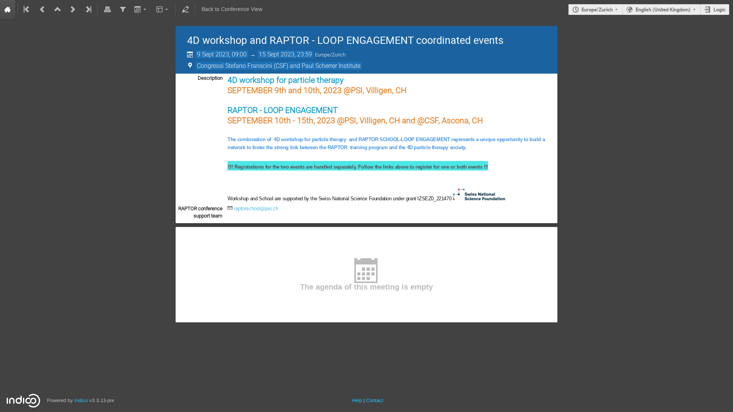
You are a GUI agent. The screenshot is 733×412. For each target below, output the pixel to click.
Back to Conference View (232, 9)
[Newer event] (73, 9)
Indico (81, 400)
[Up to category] (57, 9)
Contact (374, 400)
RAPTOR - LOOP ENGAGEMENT (283, 110)
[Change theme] (163, 9)
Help (357, 400)
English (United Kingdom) (663, 9)
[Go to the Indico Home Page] (7, 9)
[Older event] (42, 9)
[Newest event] (87, 9)
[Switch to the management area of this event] (185, 9)
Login (719, 9)
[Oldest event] (27, 9)
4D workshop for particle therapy (286, 80)
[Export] (141, 9)
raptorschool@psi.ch (256, 208)
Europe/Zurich (597, 9)
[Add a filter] (122, 9)
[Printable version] (107, 9)
